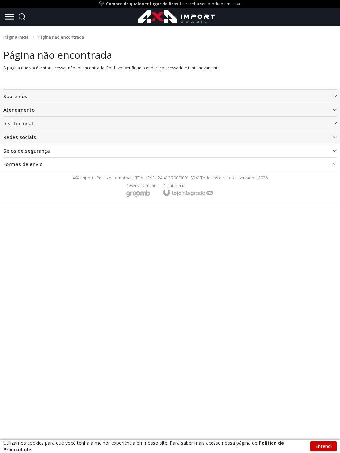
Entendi (323, 446)
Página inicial (16, 37)
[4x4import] (176, 16)
